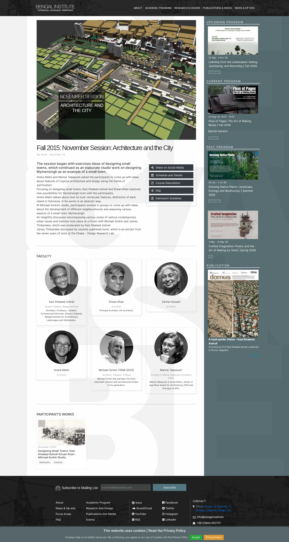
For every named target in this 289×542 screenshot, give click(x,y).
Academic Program (158, 8)
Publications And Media (101, 514)
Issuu (138, 502)
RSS (137, 519)
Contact (199, 501)
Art (210, 256)
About (138, 8)
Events (90, 519)
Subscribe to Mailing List (80, 488)
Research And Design (99, 508)
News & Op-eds (245, 8)
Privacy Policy (213, 537)
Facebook (171, 502)
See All (255, 355)
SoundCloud (143, 508)
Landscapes (214, 72)
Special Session (218, 131)
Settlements (44, 462)
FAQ (158, 190)
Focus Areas (63, 514)
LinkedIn (170, 519)
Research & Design (187, 8)
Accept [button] (196, 537)
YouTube (140, 514)
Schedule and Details (168, 175)
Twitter (169, 508)
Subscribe (169, 487)
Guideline (213, 138)
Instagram (171, 514)
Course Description (167, 183)
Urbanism (58, 462)
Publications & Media (217, 8)
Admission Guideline (168, 198)
